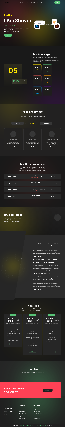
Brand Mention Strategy (24, 413)
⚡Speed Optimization (23, 409)
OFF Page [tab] (31, 123)
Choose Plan (13, 343)
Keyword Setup (22, 416)
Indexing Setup (22, 411)
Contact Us (47, 390)
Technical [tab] (46, 123)
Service (27, 2)
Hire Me (7, 35)
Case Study (32, 2)
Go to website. (54, 176)
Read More (14, 146)
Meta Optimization (22, 418)
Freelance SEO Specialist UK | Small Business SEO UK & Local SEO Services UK (32, 425)
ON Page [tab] (17, 123)
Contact (41, 2)
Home (20, 2)
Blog (37, 2)
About (23, 2)
